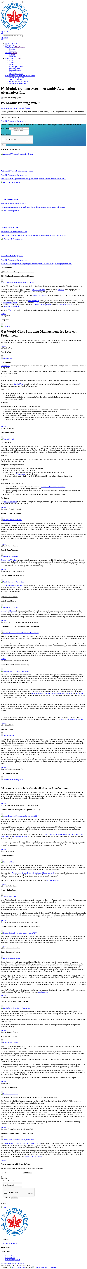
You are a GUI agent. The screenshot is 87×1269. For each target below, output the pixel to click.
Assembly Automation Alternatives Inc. (14, 121)
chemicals (69, 693)
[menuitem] (11, 43)
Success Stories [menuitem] (14, 68)
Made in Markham (53, 880)
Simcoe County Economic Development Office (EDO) (22, 1143)
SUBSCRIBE (27, 1173)
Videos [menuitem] (11, 72)
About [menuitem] (11, 62)
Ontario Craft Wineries (8, 560)
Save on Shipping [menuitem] (15, 70)
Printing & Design (24, 108)
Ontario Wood (5, 366)
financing (61, 290)
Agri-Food (48, 834)
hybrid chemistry (54, 693)
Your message (5, 134)
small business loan (38, 290)
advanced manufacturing (39, 693)
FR (2, 33)
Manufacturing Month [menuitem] (16, 78)
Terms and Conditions (8, 1263)
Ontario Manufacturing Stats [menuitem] (18, 81)
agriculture (79, 693)
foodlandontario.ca (10, 502)
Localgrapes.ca (43, 992)
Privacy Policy (20, 1263)
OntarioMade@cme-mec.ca (10, 1243)
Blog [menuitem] (11, 60)
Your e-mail (5, 128)
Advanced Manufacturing (61, 834)
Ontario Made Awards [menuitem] (16, 66)
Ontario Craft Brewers (8, 611)
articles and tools (33, 301)
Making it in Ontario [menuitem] (16, 74)
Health (7, 836)
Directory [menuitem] (12, 51)
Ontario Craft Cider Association (11, 585)
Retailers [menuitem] (12, 55)
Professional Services (20, 836)
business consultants (40, 295)
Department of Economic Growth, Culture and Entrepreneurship (33, 873)
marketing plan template (12, 306)
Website (3, 314)
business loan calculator (65, 304)
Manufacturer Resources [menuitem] (17, 83)
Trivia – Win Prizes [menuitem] (15, 79)
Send (3, 145)
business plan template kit (42, 304)
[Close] (2, 1176)
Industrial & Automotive (9, 108)
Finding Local (20, 474)
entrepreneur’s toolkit (10, 303)
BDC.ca (10, 310)
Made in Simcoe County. (33, 1156)
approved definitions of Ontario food (53, 487)
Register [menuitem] (12, 49)
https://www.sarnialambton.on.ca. (72, 719)
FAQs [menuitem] (11, 64)
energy (62, 693)
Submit (14, 1197)
